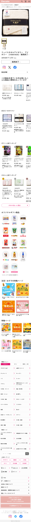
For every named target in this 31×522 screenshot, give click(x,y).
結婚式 (14, 460)
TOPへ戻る (26, 512)
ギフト (5, 463)
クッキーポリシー (6, 512)
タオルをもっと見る (15, 205)
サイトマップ (7, 511)
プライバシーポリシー (22, 511)
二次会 (24, 460)
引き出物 (15, 463)
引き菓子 (25, 463)
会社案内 (14, 511)
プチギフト (5, 460)
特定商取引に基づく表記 (17, 512)
